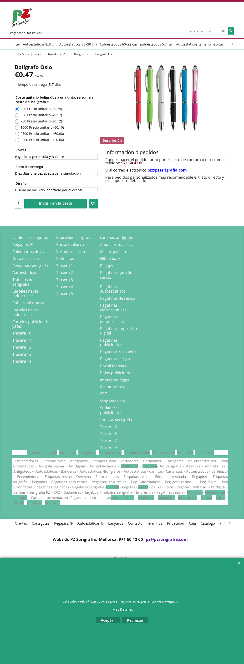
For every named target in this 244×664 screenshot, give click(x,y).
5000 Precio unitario (42, 139)
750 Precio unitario (41, 121)
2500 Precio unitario (42, 133)
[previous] (227, 44)
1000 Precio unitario (42, 127)
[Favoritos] (93, 203)
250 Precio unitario (41, 108)
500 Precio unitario (41, 115)
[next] (232, 44)
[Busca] (231, 31)
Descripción (112, 140)
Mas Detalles (122, 609)
